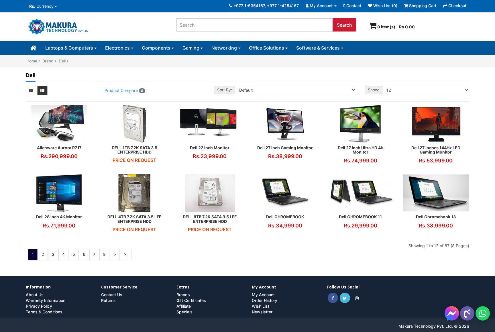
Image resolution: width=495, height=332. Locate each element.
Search (344, 25)
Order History (264, 300)
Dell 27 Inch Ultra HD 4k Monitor (360, 149)
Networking (224, 48)
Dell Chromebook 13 (436, 216)
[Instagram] (357, 298)
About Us (35, 294)
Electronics (118, 48)
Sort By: (224, 89)
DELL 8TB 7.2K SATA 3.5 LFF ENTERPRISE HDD (210, 218)
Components (157, 48)
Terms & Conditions (44, 311)
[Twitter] (345, 298)
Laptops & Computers (69, 48)
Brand (48, 60)
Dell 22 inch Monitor (209, 147)
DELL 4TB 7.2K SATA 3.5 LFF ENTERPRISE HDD (134, 218)
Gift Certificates (191, 300)
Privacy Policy (39, 306)
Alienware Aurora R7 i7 (59, 147)
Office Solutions (267, 48)
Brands (183, 294)
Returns (108, 300)
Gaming (191, 48)
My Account (263, 294)
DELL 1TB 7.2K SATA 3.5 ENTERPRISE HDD (134, 149)
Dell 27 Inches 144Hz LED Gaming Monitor (435, 149)
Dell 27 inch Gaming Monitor (285, 147)
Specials (184, 311)
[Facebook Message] (452, 313)
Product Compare (124, 90)
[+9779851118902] (483, 313)
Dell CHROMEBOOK (285, 216)
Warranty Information (45, 300)
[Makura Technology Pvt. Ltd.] (97, 27)
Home (32, 60)
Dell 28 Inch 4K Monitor (59, 216)
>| (126, 254)
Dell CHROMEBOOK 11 (360, 216)
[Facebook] (333, 298)
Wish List (260, 306)
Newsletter (262, 311)
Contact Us (111, 294)
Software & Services (318, 48)
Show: (373, 89)
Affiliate (183, 306)
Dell (63, 60)
